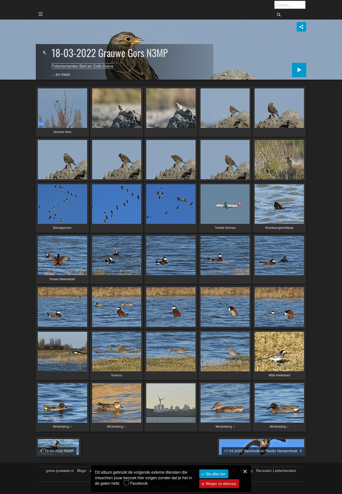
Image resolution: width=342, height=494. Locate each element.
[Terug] (44, 52)
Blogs (81, 470)
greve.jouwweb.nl (60, 470)
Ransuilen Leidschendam (276, 470)
